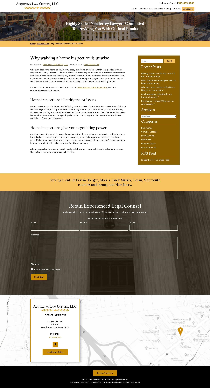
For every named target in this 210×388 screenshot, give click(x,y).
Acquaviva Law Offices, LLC (55, 64)
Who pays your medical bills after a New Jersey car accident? (158, 88)
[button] (207, 372)
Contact (176, 9)
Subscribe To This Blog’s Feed (155, 160)
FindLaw (136, 382)
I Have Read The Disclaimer (48, 269)
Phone (132, 222)
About (143, 9)
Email (83, 222)
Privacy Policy (95, 382)
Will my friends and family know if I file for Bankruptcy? (158, 75)
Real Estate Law (91, 64)
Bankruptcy (146, 128)
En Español (188, 9)
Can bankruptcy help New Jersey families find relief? (156, 95)
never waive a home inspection (92, 87)
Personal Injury (148, 143)
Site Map (84, 382)
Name (33, 222)
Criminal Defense (149, 131)
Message (35, 234)
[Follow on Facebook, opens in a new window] (55, 344)
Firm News (146, 139)
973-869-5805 (186, 3)
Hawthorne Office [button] (55, 352)
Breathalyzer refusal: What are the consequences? (157, 102)
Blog (168, 9)
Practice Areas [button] (156, 9)
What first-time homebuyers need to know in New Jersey (158, 82)
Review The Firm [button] (105, 373)
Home (134, 9)
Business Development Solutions (116, 382)
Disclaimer (36, 264)
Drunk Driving (147, 135)
